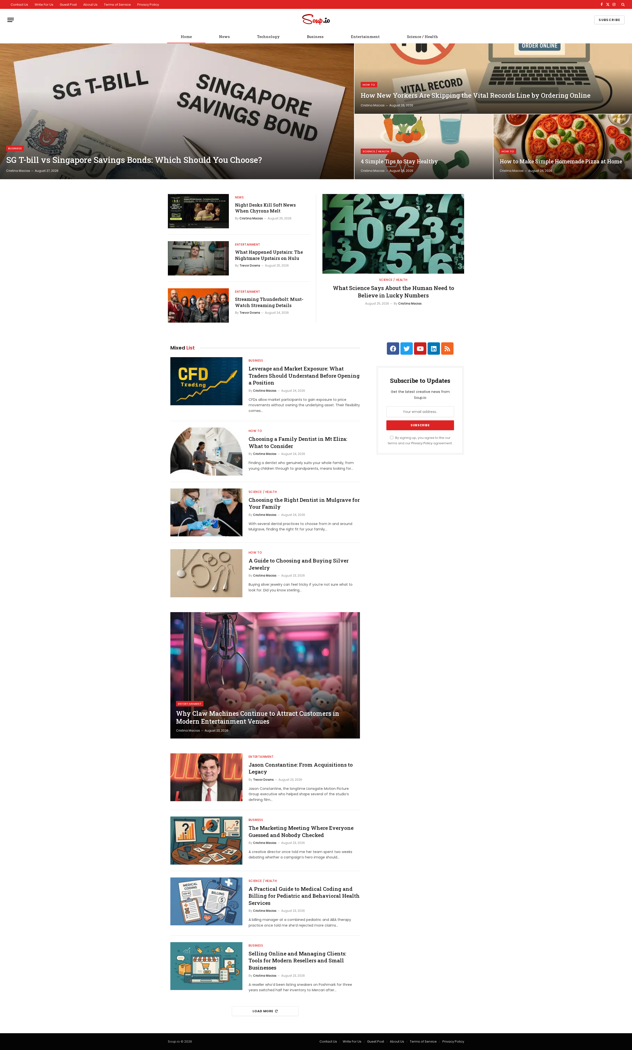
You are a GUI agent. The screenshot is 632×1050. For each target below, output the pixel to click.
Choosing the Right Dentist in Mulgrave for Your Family (304, 503)
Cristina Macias (18, 171)
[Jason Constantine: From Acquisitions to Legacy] (206, 777)
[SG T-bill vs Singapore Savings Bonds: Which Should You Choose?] (177, 111)
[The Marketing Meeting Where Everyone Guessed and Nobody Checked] (206, 841)
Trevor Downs (249, 265)
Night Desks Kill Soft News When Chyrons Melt (265, 208)
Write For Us (44, 4)
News (224, 36)
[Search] (622, 4)
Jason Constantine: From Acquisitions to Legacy (301, 768)
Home (186, 36)
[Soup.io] (316, 20)
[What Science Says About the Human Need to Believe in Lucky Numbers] (393, 234)
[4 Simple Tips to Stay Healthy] (424, 146)
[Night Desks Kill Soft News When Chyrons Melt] (198, 211)
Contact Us (19, 4)
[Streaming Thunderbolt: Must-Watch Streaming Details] (198, 305)
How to (369, 85)
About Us (90, 4)
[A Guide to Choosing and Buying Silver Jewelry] (206, 573)
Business (315, 36)
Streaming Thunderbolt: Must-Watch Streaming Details (269, 302)
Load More (263, 1011)
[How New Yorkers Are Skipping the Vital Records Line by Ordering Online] (493, 78)
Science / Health (422, 36)
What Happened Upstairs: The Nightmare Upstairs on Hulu (269, 255)
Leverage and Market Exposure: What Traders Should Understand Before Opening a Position (304, 375)
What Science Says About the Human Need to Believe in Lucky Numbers (393, 291)
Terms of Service (117, 4)
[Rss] (447, 348)
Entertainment (365, 36)
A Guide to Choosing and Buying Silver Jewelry (299, 564)
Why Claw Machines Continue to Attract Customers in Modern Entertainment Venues (257, 717)
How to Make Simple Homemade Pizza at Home (561, 161)
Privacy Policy (148, 4)
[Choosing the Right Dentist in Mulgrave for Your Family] (206, 512)
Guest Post (68, 4)
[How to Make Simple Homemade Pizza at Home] (563, 146)
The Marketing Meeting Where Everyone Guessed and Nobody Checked (301, 831)
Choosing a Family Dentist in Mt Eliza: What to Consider (298, 442)
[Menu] (10, 19)
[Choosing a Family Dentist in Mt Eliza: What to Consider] (206, 452)
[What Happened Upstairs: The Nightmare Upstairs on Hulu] (198, 258)
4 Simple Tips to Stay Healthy (399, 161)
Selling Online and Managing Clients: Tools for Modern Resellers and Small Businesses (297, 960)
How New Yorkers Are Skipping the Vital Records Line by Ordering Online (476, 95)
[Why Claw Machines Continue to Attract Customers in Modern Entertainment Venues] (265, 675)
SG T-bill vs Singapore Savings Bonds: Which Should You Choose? (134, 160)
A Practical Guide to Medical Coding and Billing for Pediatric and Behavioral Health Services (304, 895)
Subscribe (609, 20)
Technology (268, 36)
